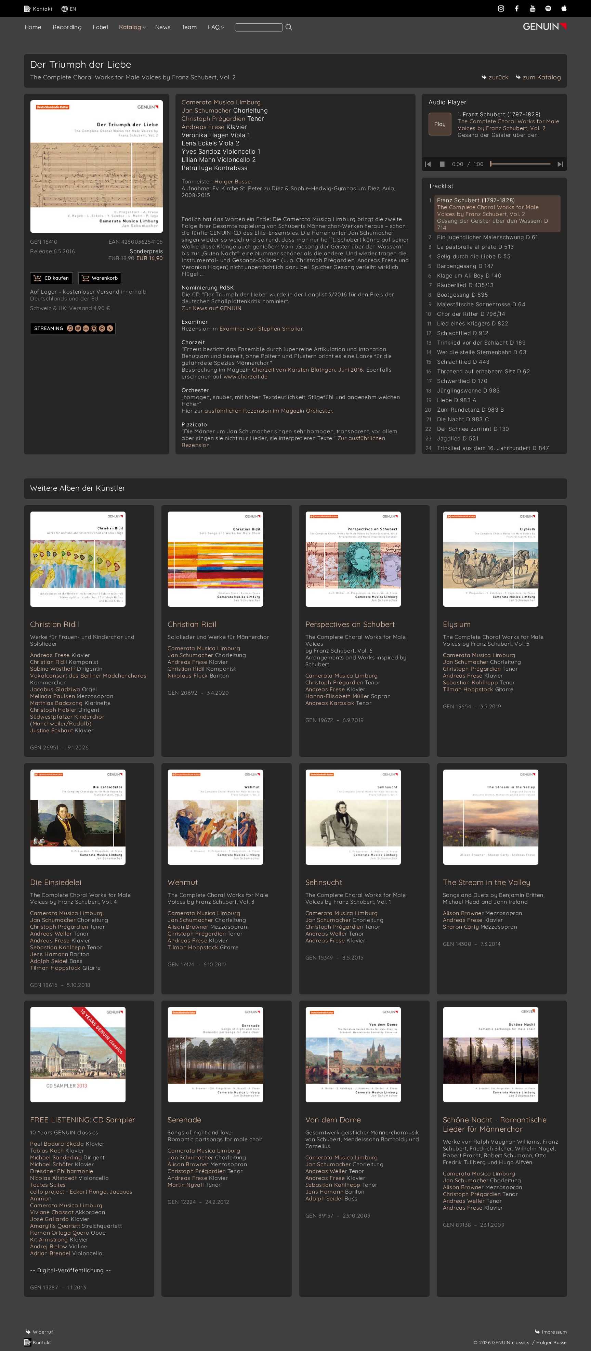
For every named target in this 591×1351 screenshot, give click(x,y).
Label (100, 26)
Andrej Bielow (58, 1246)
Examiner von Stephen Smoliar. (262, 328)
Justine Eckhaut (61, 730)
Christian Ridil (54, 624)
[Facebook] (516, 8)
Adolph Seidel (56, 960)
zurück (499, 77)
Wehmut (183, 882)
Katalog (130, 26)
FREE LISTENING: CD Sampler (82, 1119)
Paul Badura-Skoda (67, 1143)
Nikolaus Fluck (198, 675)
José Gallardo (60, 1218)
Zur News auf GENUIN (211, 308)
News (163, 26)
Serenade (184, 1119)
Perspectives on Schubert (350, 624)
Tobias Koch (57, 1150)
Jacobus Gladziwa (63, 689)
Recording (67, 26)
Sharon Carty (480, 926)
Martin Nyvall (194, 1184)
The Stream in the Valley (487, 882)
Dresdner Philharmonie (61, 1171)
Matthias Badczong (70, 702)
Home (33, 26)
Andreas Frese (214, 127)
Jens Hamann (60, 954)
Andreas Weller (59, 933)
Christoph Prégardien (223, 119)
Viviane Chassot (67, 1212)
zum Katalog (542, 77)
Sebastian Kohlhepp (479, 682)
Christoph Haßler (65, 709)
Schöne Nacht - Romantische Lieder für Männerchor (495, 1124)
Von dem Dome (333, 1119)
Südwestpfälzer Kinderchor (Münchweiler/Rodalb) (67, 720)
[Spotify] (548, 8)
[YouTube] (532, 8)
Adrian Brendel (66, 1253)
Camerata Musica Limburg (221, 102)
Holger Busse (232, 181)
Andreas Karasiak (338, 702)
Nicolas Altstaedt (69, 1177)
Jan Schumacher (225, 110)
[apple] (563, 8)
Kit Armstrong (59, 1239)
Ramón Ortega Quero (68, 1232)
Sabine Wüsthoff (66, 668)
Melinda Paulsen (72, 696)
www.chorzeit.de (246, 376)
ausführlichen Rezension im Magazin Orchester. (269, 410)
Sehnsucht (323, 882)
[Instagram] (501, 8)
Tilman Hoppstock (478, 689)
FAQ (214, 26)
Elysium (457, 624)
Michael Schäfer (62, 1164)
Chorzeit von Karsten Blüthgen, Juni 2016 (307, 369)
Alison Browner (207, 926)
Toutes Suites (48, 1184)
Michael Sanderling (67, 1157)
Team (189, 26)
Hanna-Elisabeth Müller (348, 696)
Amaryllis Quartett (76, 1225)
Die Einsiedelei (55, 882)
